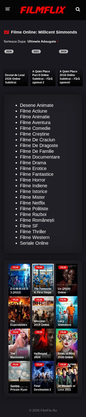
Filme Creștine (34, 133)
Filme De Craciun (37, 139)
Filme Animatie (35, 116)
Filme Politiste (34, 208)
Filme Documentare (40, 156)
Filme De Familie (37, 151)
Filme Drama (33, 162)
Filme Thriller (33, 231)
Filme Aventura (35, 122)
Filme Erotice (33, 168)
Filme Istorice (33, 191)
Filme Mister (32, 197)
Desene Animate (36, 105)
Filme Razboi (33, 214)
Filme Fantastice (36, 174)
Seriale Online (34, 243)
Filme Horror (32, 179)
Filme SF (29, 225)
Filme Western (35, 237)
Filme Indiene (33, 185)
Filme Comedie (35, 128)
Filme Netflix (32, 202)
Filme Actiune (33, 110)
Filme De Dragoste (39, 145)
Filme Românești (37, 220)
